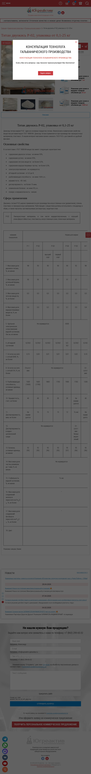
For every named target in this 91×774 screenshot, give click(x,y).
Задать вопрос (45, 73)
